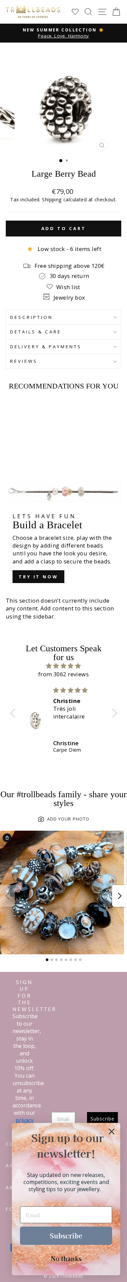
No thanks (66, 1258)
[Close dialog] (112, 1131)
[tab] (47, 959)
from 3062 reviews (63, 674)
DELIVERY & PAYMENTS (46, 347)
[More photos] (119, 896)
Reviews (24, 361)
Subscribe (66, 1235)
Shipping (52, 199)
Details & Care (35, 332)
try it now (38, 577)
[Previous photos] (7, 896)
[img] (64, 666)
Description (31, 317)
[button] (14, 713)
